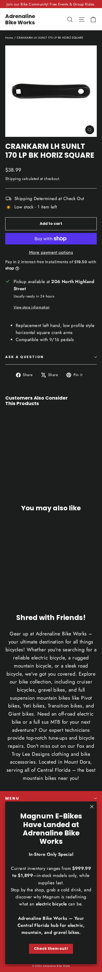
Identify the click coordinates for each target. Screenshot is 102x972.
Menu (12, 798)
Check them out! (51, 948)
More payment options (51, 252)
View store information (31, 307)
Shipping (13, 178)
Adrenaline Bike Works (20, 19)
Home (9, 38)
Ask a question (24, 357)
